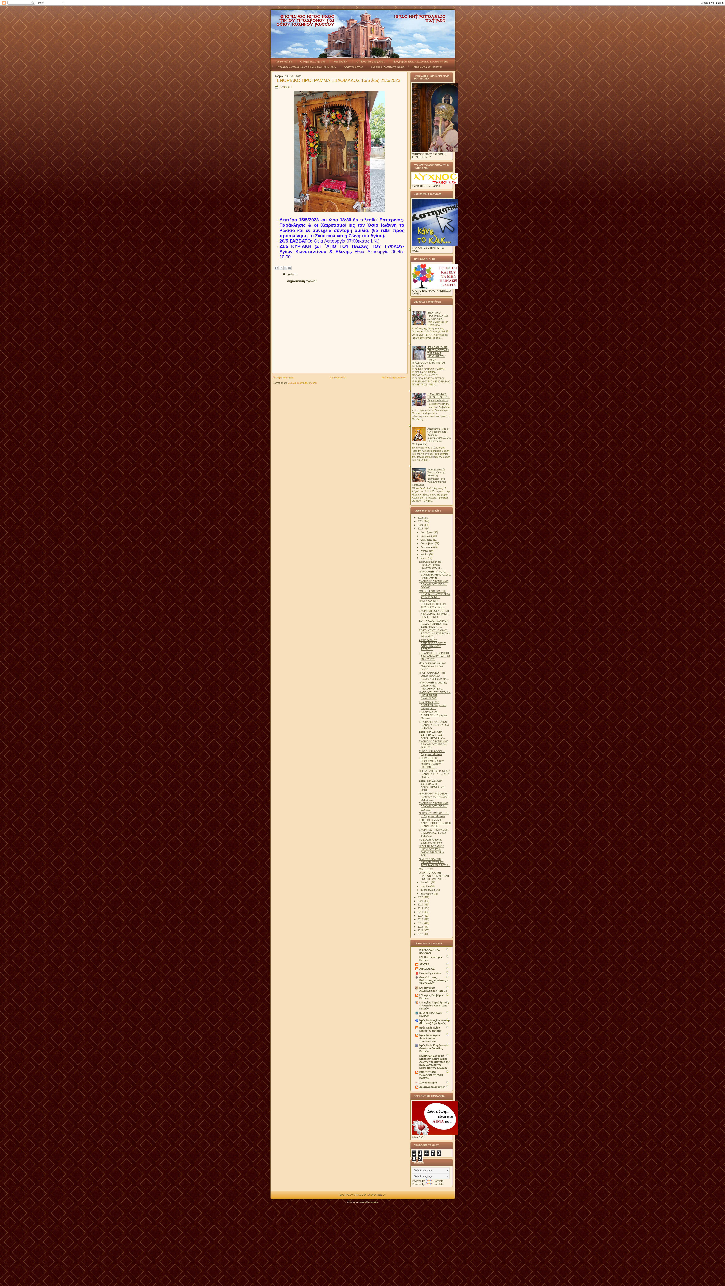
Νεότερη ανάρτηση (283, 377)
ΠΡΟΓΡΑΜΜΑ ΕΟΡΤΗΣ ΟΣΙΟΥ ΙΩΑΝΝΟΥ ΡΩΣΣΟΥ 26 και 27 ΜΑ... (434, 675)
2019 (421, 908)
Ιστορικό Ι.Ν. (340, 61)
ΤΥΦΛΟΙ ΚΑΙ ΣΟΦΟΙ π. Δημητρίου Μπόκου (432, 753)
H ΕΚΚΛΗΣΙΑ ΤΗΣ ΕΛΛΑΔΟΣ (429, 951)
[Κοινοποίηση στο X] (285, 268)
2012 (421, 934)
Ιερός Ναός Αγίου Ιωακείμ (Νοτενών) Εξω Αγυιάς (434, 1022)
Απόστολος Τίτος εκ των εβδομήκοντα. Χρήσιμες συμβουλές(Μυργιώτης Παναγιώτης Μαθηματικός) (431, 436)
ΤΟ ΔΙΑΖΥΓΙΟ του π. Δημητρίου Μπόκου (430, 841)
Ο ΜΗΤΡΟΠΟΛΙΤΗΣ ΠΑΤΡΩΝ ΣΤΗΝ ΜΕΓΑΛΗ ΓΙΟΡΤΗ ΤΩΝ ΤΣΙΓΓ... (434, 875)
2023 (421, 528)
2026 (421, 517)
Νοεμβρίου (426, 536)
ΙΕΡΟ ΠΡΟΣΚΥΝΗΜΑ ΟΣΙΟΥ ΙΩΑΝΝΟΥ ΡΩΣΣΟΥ (362, 1195)
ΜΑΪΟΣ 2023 (426, 869)
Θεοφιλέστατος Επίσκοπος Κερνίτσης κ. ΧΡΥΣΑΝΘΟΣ (434, 980)
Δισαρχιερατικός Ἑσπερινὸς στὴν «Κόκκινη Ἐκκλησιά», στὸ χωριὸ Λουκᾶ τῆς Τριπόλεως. (429, 477)
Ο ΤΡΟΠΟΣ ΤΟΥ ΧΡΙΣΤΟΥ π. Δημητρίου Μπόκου (434, 815)
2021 (421, 901)
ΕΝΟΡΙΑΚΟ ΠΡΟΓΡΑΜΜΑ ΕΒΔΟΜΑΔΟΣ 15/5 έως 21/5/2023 (338, 80)
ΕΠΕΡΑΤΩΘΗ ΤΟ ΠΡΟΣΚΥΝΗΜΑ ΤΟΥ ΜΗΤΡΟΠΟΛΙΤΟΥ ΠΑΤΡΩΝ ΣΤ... (431, 763)
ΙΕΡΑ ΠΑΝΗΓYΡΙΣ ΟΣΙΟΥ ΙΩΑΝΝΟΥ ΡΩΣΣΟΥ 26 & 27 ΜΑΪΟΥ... (434, 725)
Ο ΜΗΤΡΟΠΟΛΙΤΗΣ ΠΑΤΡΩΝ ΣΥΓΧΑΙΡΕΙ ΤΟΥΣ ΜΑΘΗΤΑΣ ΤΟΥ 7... (434, 862)
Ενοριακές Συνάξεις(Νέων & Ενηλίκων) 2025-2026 (306, 66)
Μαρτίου (425, 886)
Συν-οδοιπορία (428, 1082)
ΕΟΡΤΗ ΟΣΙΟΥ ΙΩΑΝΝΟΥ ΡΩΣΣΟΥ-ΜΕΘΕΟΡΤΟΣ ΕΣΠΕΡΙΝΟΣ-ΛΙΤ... (433, 623)
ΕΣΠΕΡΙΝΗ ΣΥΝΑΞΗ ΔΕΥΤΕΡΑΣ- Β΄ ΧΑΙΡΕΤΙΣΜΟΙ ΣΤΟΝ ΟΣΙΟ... (431, 785)
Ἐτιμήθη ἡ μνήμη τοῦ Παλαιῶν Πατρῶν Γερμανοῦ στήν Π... (430, 564)
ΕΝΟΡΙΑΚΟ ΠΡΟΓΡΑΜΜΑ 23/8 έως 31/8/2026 (437, 315)
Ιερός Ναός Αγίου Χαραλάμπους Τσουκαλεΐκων (429, 1038)
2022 (421, 897)
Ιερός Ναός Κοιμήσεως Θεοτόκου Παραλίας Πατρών (432, 1048)
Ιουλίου (424, 550)
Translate (438, 1181)
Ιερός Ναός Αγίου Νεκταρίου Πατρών (430, 1029)
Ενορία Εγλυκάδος (430, 973)
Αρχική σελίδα (284, 61)
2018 (421, 912)
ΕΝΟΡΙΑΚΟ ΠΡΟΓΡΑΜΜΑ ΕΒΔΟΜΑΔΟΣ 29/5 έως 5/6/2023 (433, 584)
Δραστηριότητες (353, 66)
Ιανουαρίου (426, 893)
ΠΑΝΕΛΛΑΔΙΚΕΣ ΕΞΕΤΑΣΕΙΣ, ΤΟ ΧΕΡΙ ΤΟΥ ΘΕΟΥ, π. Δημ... (432, 604)
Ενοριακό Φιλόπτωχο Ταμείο (387, 66)
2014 (421, 926)
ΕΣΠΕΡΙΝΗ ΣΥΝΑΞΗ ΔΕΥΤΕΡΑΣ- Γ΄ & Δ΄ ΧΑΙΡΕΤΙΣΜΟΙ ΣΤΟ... (432, 734)
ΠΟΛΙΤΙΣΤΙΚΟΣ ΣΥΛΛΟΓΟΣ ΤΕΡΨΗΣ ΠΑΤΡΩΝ (431, 1075)
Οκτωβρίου (426, 539)
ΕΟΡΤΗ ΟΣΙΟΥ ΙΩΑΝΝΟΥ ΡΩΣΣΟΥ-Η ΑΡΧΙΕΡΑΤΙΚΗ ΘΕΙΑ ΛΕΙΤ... (434, 633)
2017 (421, 915)
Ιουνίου (424, 554)
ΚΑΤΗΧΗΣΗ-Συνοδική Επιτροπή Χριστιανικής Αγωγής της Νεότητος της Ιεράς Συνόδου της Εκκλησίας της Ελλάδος (434, 1061)
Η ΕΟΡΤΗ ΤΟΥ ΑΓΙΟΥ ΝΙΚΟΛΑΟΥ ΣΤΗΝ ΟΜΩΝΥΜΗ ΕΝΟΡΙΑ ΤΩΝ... (431, 851)
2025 (421, 521)
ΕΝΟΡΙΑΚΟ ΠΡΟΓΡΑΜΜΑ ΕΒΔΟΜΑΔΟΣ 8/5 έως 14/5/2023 (433, 833)
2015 (421, 923)
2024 (421, 525)
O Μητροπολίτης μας (312, 61)
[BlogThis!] (281, 268)
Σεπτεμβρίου (427, 543)
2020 (421, 904)
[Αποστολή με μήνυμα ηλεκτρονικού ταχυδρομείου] (276, 268)
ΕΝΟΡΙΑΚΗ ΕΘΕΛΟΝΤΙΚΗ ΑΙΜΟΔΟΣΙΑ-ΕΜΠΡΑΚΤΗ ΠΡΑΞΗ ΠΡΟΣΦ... (434, 614)
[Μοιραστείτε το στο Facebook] (290, 268)
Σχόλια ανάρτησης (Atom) (302, 382)
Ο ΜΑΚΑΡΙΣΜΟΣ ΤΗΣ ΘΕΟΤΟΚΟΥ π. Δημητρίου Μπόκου (438, 397)
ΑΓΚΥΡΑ (424, 964)
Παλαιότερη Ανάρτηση (394, 377)
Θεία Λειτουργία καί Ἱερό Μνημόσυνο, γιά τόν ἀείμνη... (432, 666)
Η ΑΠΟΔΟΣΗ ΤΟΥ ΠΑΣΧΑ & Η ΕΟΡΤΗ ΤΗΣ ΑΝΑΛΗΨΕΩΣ (434, 695)
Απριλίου (425, 882)
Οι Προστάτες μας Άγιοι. (370, 61)
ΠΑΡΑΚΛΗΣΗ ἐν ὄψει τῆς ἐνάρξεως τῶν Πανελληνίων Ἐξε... (433, 685)
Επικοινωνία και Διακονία (427, 66)
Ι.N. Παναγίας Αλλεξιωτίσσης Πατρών (433, 989)
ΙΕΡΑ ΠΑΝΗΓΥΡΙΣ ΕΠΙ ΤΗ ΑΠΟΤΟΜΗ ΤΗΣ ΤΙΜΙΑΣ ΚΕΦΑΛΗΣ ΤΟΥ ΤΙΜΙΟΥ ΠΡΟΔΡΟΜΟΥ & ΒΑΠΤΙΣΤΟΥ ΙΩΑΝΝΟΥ (430, 356)
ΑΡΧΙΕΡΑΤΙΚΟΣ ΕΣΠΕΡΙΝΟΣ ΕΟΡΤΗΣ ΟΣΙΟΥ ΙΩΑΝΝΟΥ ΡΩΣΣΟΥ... (432, 645)
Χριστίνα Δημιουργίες (432, 1087)
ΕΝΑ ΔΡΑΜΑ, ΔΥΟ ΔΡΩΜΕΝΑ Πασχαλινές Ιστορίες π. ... (433, 705)
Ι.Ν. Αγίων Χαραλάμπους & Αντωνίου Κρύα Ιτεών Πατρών (434, 1005)
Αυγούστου (426, 547)
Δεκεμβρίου (427, 532)
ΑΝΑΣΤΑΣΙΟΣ (427, 968)
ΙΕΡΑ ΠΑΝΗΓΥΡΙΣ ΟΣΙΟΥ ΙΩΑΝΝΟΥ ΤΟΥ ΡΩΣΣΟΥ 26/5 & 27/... (434, 796)
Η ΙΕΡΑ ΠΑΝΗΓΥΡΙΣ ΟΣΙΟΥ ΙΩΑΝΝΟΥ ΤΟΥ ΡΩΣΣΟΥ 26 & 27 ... (434, 774)
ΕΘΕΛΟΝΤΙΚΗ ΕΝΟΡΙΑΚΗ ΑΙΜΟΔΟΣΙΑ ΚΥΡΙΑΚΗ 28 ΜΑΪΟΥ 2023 (434, 656)
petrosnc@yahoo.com (368, 1202)
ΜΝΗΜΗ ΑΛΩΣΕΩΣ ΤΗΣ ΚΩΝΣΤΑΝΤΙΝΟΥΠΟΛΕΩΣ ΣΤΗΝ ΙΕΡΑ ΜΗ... (434, 594)
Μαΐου (424, 558)
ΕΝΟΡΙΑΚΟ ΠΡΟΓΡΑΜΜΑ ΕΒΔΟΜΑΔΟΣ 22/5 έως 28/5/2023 (433, 744)
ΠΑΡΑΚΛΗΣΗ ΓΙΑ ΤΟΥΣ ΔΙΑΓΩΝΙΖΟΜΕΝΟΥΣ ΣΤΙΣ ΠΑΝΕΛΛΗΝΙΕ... (435, 574)
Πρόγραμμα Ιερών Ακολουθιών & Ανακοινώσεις (420, 61)
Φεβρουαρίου (428, 889)
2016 (421, 919)
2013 (421, 930)
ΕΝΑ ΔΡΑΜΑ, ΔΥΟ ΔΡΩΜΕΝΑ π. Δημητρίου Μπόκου (433, 715)
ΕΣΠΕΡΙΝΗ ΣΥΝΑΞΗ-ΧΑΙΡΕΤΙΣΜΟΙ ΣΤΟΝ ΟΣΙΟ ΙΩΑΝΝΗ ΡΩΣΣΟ (435, 823)
